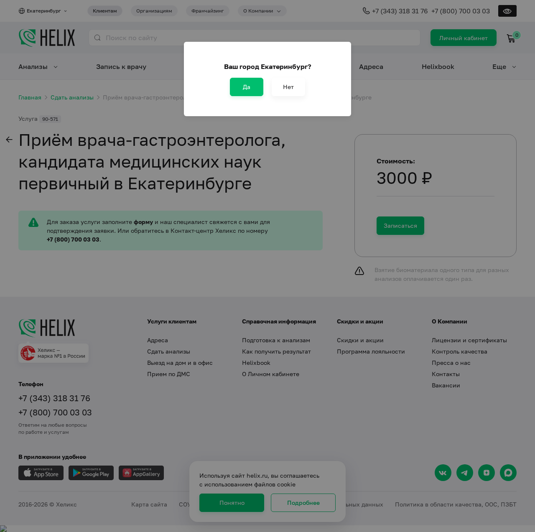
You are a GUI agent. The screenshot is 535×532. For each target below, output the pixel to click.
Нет (288, 86)
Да (246, 86)
